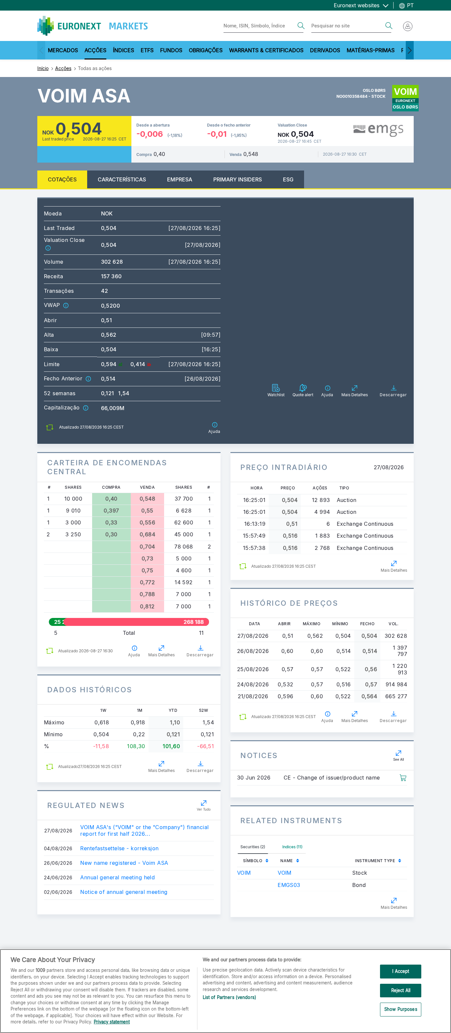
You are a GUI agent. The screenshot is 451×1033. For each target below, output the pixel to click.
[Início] (92, 26)
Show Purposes (400, 1009)
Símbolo (252, 860)
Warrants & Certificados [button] (266, 50)
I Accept (400, 971)
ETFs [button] (147, 50)
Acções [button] (95, 50)
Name (286, 860)
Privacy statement (112, 1021)
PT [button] (409, 5)
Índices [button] (123, 50)
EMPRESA (179, 179)
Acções (63, 68)
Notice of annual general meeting (123, 892)
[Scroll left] (41, 50)
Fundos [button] (171, 50)
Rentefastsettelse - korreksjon (119, 848)
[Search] (301, 26)
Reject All (400, 990)
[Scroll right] (410, 50)
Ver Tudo (204, 809)
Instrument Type (375, 860)
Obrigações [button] (206, 50)
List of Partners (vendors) (229, 997)
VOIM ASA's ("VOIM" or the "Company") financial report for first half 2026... (144, 830)
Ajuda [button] (134, 654)
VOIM (244, 872)
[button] (48, 247)
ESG (288, 179)
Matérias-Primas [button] (371, 50)
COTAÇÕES (62, 179)
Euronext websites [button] (357, 5)
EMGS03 (289, 885)
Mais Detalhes (161, 654)
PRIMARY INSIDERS (237, 179)
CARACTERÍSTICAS (122, 179)
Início (43, 68)
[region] (225, 991)
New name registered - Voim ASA (124, 863)
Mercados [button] (63, 50)
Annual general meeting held (117, 877)
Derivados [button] (325, 50)
